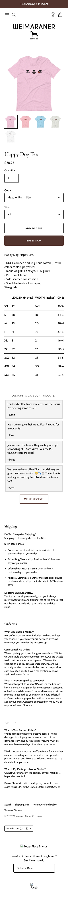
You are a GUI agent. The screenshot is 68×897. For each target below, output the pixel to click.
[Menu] (7, 14)
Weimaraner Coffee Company (27, 816)
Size (6, 207)
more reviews (34, 499)
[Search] (14, 14)
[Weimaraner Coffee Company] (34, 31)
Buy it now (34, 240)
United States (17, 828)
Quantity (9, 170)
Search (8, 804)
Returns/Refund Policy (45, 804)
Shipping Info (22, 804)
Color (7, 190)
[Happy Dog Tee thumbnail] (10, 121)
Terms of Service (13, 810)
